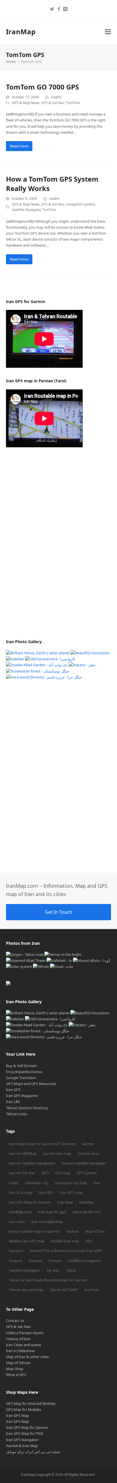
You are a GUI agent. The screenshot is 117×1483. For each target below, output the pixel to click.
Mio (89, 1241)
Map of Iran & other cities (27, 1356)
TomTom (73, 102)
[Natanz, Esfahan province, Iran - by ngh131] (82, 664)
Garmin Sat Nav (22, 1172)
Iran (96, 1182)
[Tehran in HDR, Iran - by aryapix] (41, 966)
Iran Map (65, 1202)
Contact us (15, 1320)
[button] (108, 31)
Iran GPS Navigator (22, 1439)
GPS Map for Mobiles (23, 1409)
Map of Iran (95, 1231)
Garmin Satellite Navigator (84, 1163)
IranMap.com (20, 1211)
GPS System (87, 1172)
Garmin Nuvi (88, 1153)
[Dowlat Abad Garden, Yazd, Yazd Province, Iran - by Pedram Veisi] (37, 664)
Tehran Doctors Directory (27, 1107)
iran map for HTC (86, 1211)
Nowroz (15, 1260)
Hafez (13, 1182)
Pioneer (55, 1260)
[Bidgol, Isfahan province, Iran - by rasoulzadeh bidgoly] (26, 960)
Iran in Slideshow (20, 1350)
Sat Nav (53, 1270)
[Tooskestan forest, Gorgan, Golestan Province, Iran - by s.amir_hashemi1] (37, 671)
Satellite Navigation (84, 1260)
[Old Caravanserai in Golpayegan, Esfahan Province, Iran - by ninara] (50, 658)
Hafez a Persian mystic (25, 1332)
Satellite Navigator (26, 209)
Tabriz (71, 1270)
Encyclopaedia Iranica (24, 1071)
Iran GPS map (71, 1192)
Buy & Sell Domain (21, 1065)
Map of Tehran (18, 1362)
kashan (72, 1231)
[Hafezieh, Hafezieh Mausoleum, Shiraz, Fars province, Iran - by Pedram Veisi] (59, 960)
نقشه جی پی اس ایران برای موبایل (33, 1451)
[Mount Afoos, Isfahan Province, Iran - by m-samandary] (91, 960)
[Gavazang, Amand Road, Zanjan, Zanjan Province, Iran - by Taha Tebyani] (38, 652)
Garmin (88, 1143)
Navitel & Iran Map (22, 1445)
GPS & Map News (25, 102)
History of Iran (18, 1338)
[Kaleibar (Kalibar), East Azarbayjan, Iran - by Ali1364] (15, 658)
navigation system (80, 204)
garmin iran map (57, 1153)
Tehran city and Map (26, 1289)
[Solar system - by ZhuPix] (19, 966)
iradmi (56, 97)
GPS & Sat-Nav (52, 102)
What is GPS (16, 1374)
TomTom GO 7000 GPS (42, 87)
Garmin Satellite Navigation (32, 1163)
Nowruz (35, 1260)
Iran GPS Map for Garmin (30, 1202)
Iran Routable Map (47, 1221)
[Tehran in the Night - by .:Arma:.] (63, 954)
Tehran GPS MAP (64, 1289)
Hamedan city (37, 1182)
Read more (19, 146)
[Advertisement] (48, 543)
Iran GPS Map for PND (24, 1433)
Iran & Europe (20, 1192)
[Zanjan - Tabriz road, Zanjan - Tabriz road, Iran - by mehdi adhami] (24, 954)
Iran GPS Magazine (22, 1095)
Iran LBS (13, 1101)
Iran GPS (13, 1089)
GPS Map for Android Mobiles (31, 1403)
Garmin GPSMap (23, 1153)
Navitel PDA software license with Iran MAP (66, 1250)
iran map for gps (52, 1211)
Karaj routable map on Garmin (34, 1231)
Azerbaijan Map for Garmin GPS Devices (42, 1143)
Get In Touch (58, 912)
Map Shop (14, 1368)
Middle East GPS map (27, 1241)
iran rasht (17, 1221)
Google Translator (21, 1077)
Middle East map (65, 1241)
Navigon (16, 1250)
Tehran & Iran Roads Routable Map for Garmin (48, 1280)
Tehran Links (16, 1113)
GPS (45, 1172)
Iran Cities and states (23, 1344)
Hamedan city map (71, 1182)
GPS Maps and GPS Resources (31, 1083)
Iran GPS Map (17, 1415)
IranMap (20, 31)
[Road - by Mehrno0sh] (61, 966)
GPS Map (62, 1172)
